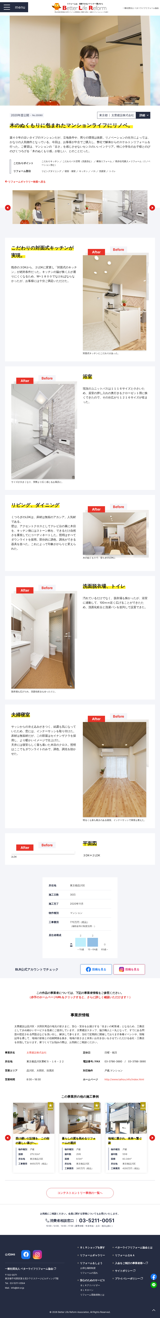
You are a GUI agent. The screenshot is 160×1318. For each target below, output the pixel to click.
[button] (8, 208)
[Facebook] (25, 1254)
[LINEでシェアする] (154, 1285)
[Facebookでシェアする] (154, 1277)
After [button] (96, 252)
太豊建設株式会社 (37, 1052)
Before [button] (118, 250)
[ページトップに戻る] (154, 1310)
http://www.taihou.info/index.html (124, 1079)
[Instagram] (37, 1254)
